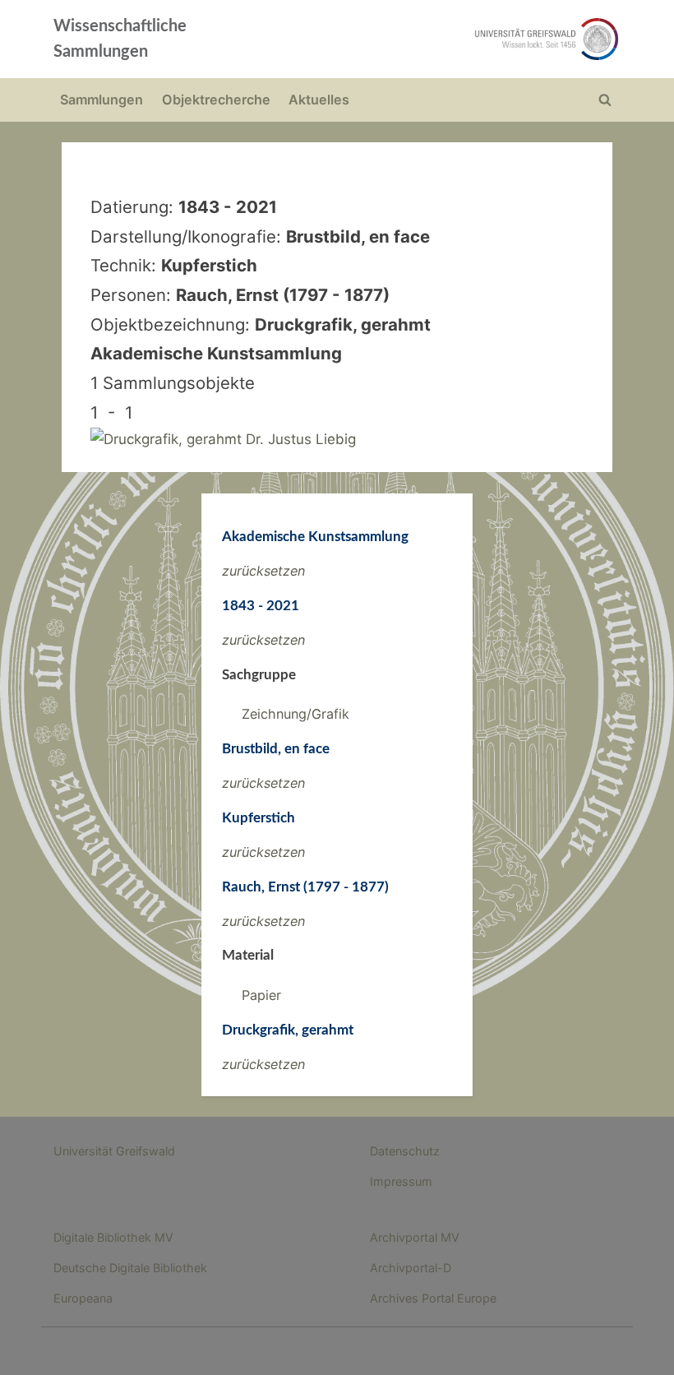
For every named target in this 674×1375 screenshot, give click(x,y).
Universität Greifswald (114, 1151)
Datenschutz (405, 1151)
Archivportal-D (410, 1268)
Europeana (83, 1298)
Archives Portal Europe (433, 1298)
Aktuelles (319, 99)
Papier (261, 995)
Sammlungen (101, 99)
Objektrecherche (216, 99)
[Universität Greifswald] (450, 39)
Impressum (401, 1181)
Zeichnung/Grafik (295, 714)
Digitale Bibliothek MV (113, 1237)
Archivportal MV (414, 1237)
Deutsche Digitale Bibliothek (130, 1268)
